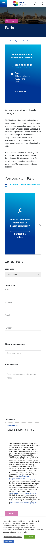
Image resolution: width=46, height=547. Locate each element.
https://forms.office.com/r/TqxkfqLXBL (24, 493)
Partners (14, 184)
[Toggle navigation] (3, 3)
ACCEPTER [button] (30, 537)
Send (11, 513)
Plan (17, 82)
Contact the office (20, 235)
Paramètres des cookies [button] (13, 537)
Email (7, 315)
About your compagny (15, 344)
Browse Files (12, 426)
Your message (11, 364)
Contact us (20, 91)
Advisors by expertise (30, 184)
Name (7, 290)
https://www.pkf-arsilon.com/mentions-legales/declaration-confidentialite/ (22, 478)
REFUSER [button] (8, 541)
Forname (8, 302)
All (6, 184)
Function (8, 328)
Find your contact (19, 41)
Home (7, 41)
